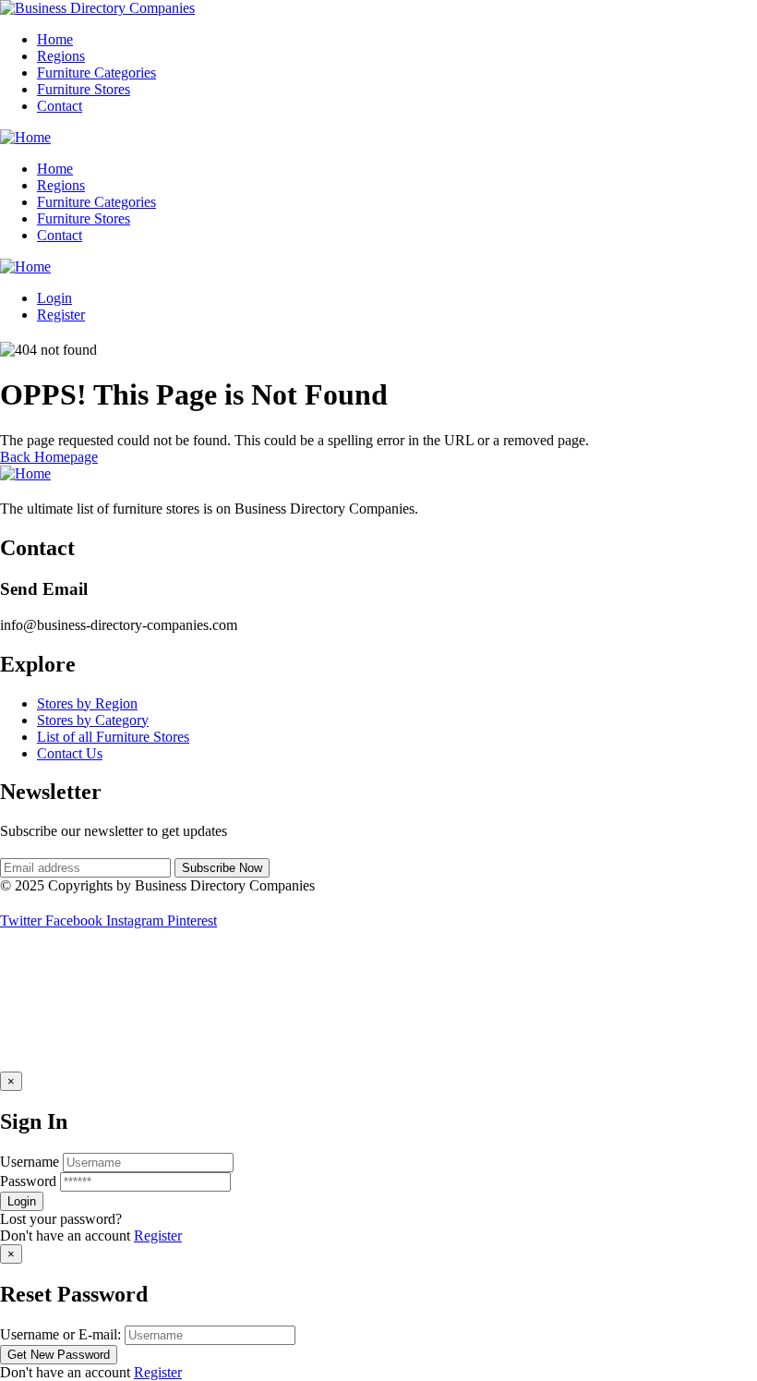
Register (158, 1235)
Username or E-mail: (60, 1334)
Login (54, 298)
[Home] (25, 137)
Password (28, 1181)
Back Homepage (49, 457)
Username (29, 1161)
